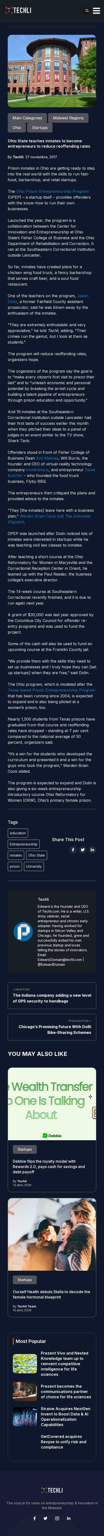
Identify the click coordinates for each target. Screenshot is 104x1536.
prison (15, 866)
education (18, 833)
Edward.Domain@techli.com (60, 960)
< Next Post (21, 989)
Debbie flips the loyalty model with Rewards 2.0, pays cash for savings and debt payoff (49, 1166)
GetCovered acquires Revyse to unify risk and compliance (63, 1441)
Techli (18, 157)
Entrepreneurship (23, 844)
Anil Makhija (47, 458)
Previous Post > (80, 1021)
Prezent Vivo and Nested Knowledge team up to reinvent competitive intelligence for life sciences (64, 1364)
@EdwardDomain (51, 964)
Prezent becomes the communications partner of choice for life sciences (66, 1391)
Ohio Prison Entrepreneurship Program (52, 191)
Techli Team (26, 1306)
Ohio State (36, 855)
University (34, 866)
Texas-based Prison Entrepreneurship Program (51, 690)
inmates (16, 855)
